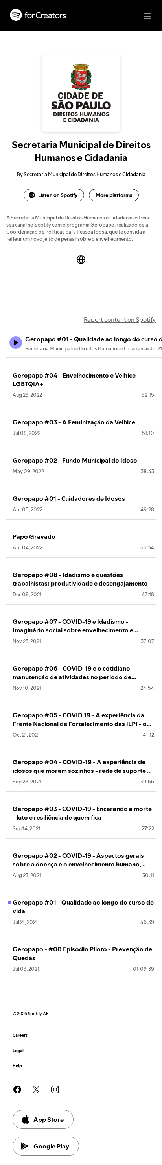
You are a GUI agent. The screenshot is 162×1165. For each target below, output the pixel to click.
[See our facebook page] (17, 1089)
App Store (48, 1119)
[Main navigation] (148, 16)
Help (17, 1066)
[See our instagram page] (55, 1089)
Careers (20, 1035)
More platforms (114, 195)
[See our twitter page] (36, 1089)
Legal (18, 1051)
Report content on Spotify (120, 319)
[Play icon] (15, 342)
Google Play (51, 1146)
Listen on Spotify (57, 195)
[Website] (81, 259)
